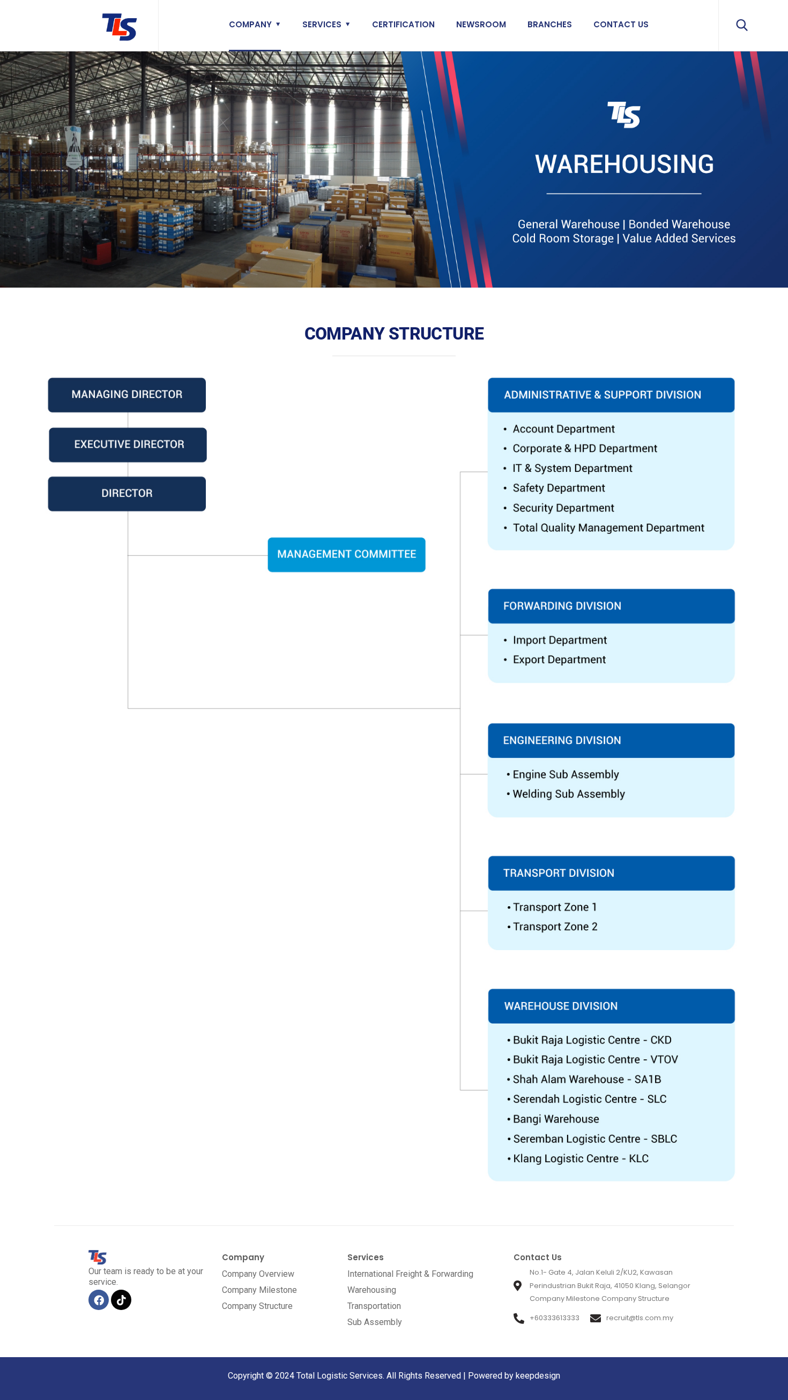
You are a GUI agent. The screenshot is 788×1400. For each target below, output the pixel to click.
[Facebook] (98, 1300)
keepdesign (537, 1376)
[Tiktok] (121, 1300)
